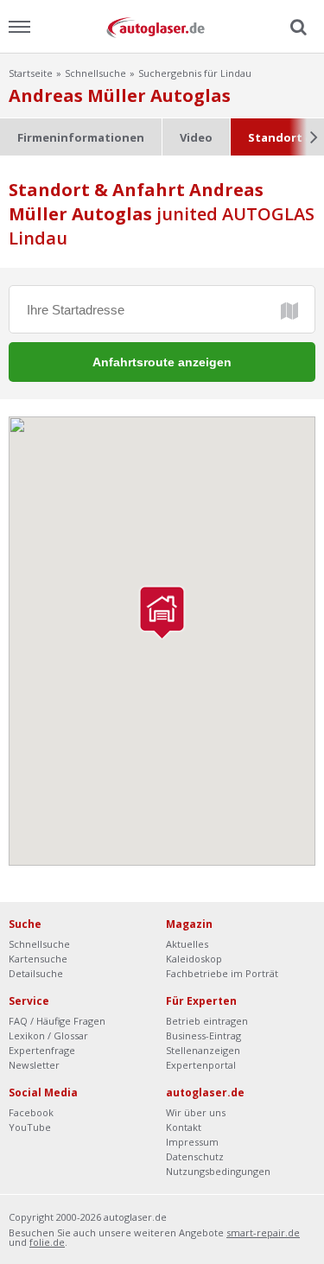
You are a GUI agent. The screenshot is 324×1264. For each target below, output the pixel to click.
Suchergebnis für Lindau (194, 73)
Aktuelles (187, 943)
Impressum (192, 1141)
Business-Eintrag (203, 1035)
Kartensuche (38, 958)
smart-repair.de (263, 1232)
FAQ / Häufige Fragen (57, 1020)
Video (196, 137)
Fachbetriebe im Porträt (222, 973)
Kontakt (183, 1127)
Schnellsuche (95, 73)
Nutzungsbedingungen (218, 1171)
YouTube (30, 1127)
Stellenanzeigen (203, 1050)
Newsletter (34, 1064)
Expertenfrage (42, 1050)
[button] (162, 612)
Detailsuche (36, 973)
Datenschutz (195, 1156)
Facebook (31, 1112)
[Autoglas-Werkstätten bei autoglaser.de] (162, 26)
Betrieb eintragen (207, 1020)
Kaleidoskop (194, 958)
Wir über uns (196, 1112)
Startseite (31, 73)
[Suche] (296, 27)
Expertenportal (201, 1064)
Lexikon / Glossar (48, 1035)
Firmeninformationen (80, 137)
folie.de (47, 1241)
